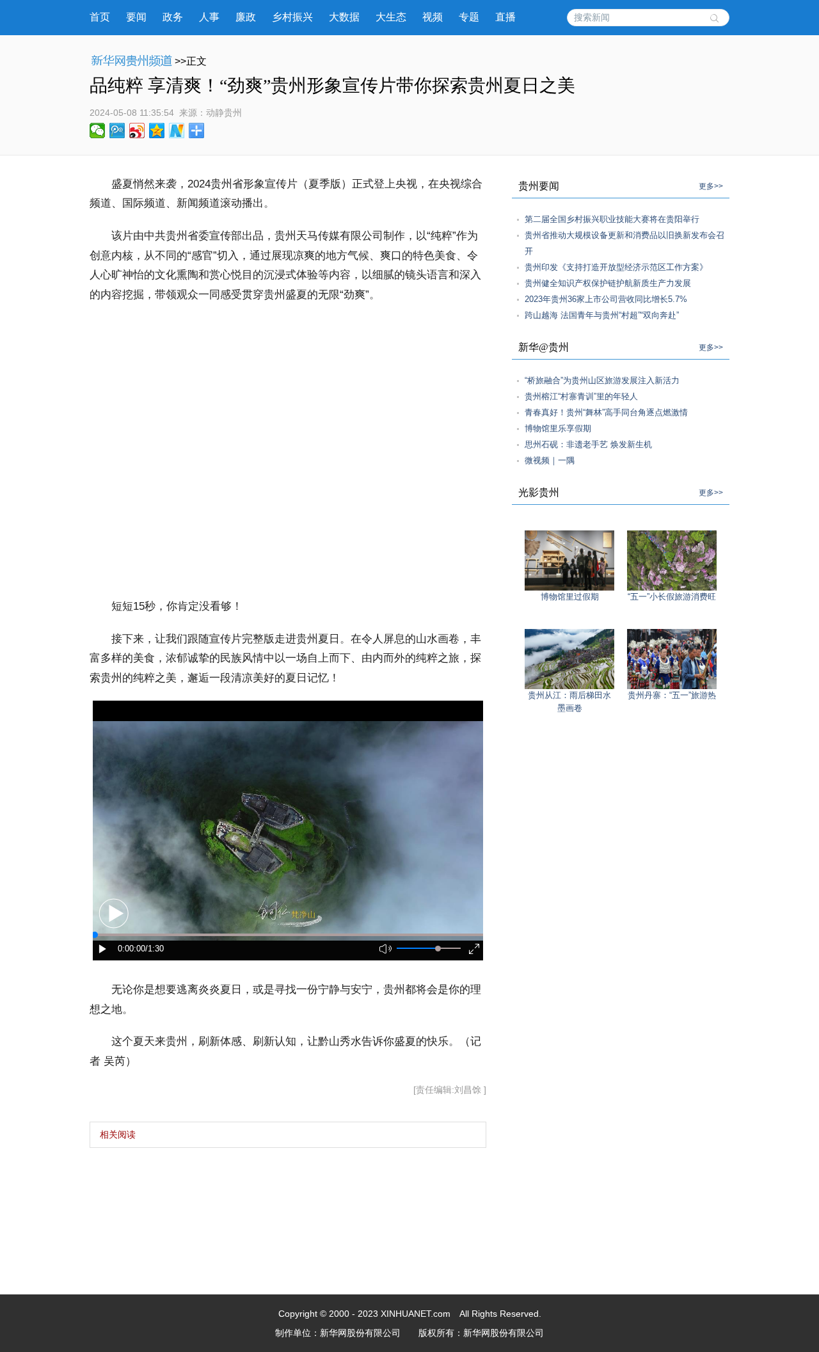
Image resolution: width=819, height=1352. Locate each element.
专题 (469, 17)
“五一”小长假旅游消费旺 (672, 596)
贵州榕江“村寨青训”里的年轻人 (581, 396)
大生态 (391, 17)
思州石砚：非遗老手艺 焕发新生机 (588, 444)
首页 (100, 17)
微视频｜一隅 (550, 460)
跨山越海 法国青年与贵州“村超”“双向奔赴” (602, 315)
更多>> (711, 186)
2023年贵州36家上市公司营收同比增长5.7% (606, 299)
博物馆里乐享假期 (558, 428)
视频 (432, 17)
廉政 (245, 17)
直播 (505, 17)
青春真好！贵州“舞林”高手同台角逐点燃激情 (606, 412)
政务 (173, 17)
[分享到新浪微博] (137, 130)
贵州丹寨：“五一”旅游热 (672, 695)
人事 (209, 17)
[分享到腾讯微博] (117, 130)
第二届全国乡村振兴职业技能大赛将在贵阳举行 (612, 219)
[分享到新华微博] (177, 130)
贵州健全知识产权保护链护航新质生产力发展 (608, 283)
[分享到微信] (98, 130)
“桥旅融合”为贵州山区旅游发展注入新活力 (602, 380)
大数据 (344, 17)
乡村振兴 (292, 17)
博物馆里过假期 (570, 596)
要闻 (136, 17)
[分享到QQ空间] (157, 130)
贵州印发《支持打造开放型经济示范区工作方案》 (616, 267)
